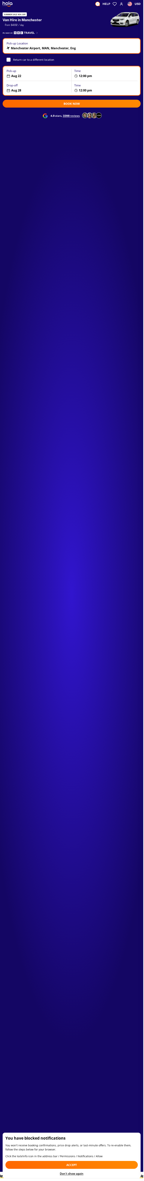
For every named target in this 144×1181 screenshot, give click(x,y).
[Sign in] (121, 3)
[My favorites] (114, 3)
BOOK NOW (72, 104)
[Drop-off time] (106, 87)
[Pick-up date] (37, 73)
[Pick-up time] (106, 73)
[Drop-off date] (37, 87)
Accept (71, 1165)
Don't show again (71, 1173)
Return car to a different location (33, 59)
